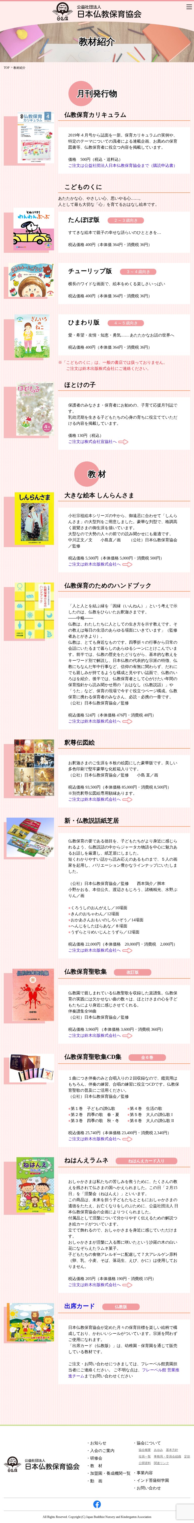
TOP (7, 68)
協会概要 (145, 1450)
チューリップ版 (90, 271)
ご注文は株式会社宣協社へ (92, 441)
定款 (187, 1456)
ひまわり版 (84, 322)
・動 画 (94, 1481)
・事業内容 (143, 1473)
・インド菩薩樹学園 (151, 1480)
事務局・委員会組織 (167, 1456)
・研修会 (94, 1458)
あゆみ (158, 1450)
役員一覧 (145, 1456)
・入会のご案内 (100, 1450)
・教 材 (94, 1466)
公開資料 (145, 1463)
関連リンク (161, 1463)
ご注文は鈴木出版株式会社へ (94, 564)
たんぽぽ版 (84, 220)
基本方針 (172, 1450)
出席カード (79, 1306)
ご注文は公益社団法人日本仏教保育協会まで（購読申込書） (122, 165)
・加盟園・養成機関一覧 (108, 1473)
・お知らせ (96, 1443)
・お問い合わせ (147, 1488)
